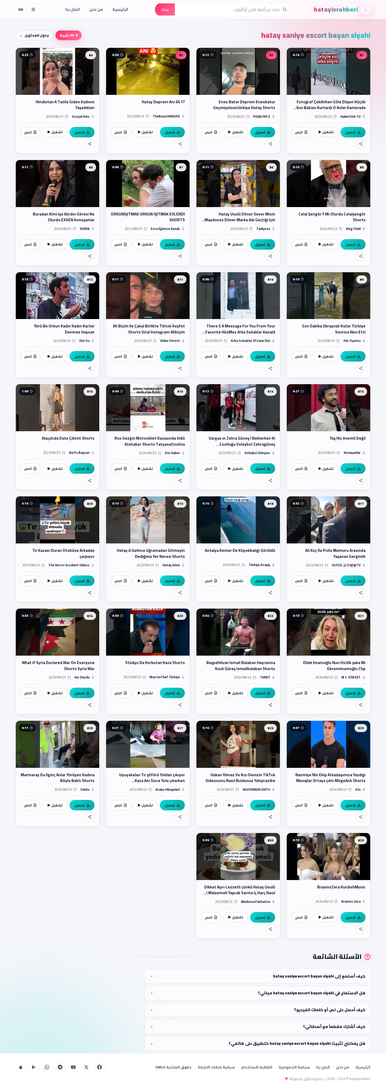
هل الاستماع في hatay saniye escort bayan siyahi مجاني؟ (312, 993)
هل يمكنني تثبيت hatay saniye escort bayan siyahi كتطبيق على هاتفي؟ (297, 1043)
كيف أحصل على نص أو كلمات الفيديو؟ (330, 1010)
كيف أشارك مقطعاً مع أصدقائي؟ (334, 1026)
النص (299, 132)
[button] (328, 100)
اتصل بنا (72, 9)
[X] (86, 1067)
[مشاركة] (361, 144)
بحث (165, 9)
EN (20, 9)
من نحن (96, 9)
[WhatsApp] (47, 1067)
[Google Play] (34, 1067)
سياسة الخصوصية (294, 1067)
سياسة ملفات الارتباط (216, 1067)
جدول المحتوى (36, 35)
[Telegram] (60, 1067)
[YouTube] (73, 1067)
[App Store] (20, 1067)
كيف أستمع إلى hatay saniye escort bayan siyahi (319, 976)
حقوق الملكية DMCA (173, 1067)
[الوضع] (33, 9)
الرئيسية (120, 9)
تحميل (350, 132)
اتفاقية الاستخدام (256, 1067)
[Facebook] (99, 1067)
